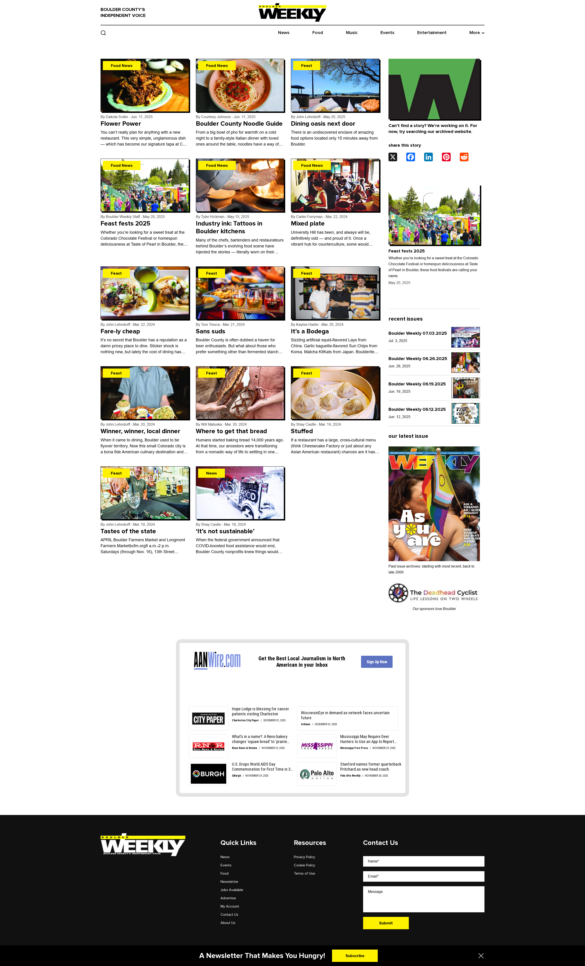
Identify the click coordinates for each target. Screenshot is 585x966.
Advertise (228, 898)
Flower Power (121, 123)
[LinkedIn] (428, 157)
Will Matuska (211, 424)
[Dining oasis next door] (335, 85)
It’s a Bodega (310, 331)
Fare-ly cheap (120, 331)
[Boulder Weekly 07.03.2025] (465, 337)
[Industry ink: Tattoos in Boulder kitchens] (240, 185)
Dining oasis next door (323, 123)
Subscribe (355, 955)
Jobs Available (232, 890)
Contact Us (229, 914)
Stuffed (302, 431)
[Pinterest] (446, 157)
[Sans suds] (240, 292)
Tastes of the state (128, 531)
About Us (228, 923)
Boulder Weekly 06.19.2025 (417, 384)
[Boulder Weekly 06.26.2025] (465, 362)
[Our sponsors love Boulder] (434, 593)
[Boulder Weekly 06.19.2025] (465, 388)
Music (352, 32)
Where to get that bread (231, 431)
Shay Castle (306, 424)
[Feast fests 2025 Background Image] (434, 214)
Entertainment (432, 32)
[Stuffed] (335, 392)
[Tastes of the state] (145, 492)
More (474, 32)
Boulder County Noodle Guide (239, 123)
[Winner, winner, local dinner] (145, 392)
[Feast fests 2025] (145, 185)
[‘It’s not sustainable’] (240, 492)
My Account (230, 906)
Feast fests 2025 (125, 224)
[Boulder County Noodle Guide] (240, 85)
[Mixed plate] (335, 185)
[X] (392, 157)
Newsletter (229, 881)
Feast (306, 65)
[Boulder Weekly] (292, 12)
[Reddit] (464, 157)
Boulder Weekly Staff (123, 217)
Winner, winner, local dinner (140, 431)
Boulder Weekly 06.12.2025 (417, 409)
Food (317, 32)
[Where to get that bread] (240, 392)
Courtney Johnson (216, 117)
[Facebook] (410, 157)
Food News (122, 65)
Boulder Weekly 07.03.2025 (417, 333)
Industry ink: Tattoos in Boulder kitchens (229, 227)
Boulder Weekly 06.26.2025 (417, 358)
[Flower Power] (145, 85)
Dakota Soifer (117, 117)
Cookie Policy (304, 865)
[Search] (103, 33)
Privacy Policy (304, 857)
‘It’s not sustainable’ (225, 531)
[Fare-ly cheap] (145, 292)
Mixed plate (308, 224)
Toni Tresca (210, 324)
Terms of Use (304, 873)
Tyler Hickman (212, 217)
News (284, 32)
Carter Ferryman (309, 217)
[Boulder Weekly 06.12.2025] (465, 413)
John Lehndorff (308, 117)
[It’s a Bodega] (335, 292)
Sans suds (210, 331)
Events (387, 32)
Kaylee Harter (307, 324)
